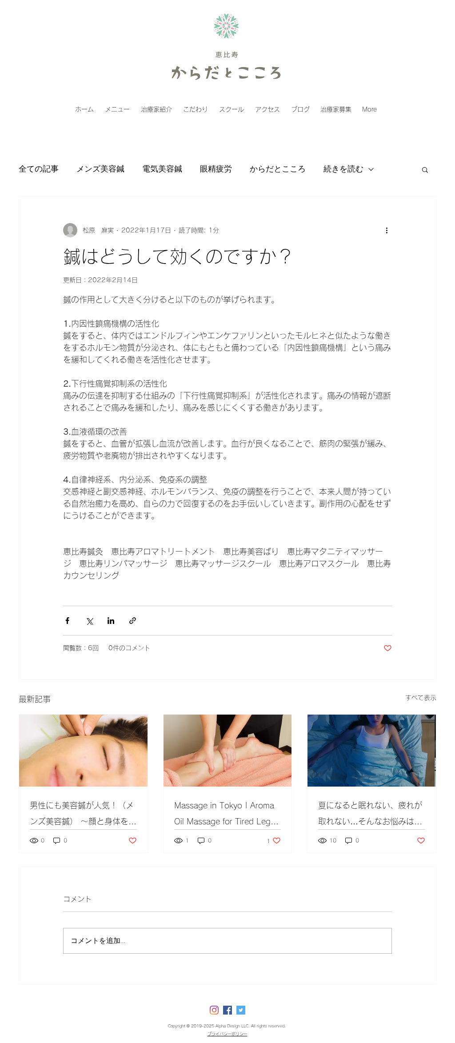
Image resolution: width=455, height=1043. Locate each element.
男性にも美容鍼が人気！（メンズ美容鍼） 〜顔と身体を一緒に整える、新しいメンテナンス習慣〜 (83, 815)
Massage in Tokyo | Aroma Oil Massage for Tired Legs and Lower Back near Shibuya (224, 815)
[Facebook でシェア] (67, 620)
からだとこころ (278, 169)
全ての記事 (39, 169)
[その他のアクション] (386, 230)
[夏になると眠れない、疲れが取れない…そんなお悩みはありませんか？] (371, 751)
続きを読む (343, 169)
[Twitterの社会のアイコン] (240, 1010)
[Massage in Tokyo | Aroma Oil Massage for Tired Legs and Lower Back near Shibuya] (228, 751)
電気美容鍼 (162, 169)
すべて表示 (420, 698)
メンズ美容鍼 (100, 169)
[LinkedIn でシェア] (111, 620)
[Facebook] (227, 1010)
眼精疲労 (216, 169)
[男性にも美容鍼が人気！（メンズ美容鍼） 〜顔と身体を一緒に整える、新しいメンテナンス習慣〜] (83, 751)
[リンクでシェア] (132, 620)
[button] (425, 169)
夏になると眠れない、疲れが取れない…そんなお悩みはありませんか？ (370, 815)
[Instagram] (214, 1010)
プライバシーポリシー (227, 1034)
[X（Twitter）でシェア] (89, 620)
